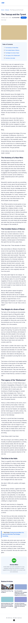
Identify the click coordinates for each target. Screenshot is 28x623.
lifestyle (24, 17)
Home (2, 10)
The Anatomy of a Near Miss (11, 47)
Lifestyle (7, 10)
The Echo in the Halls (10, 58)
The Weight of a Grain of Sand (12, 52)
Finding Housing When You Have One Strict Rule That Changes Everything (13, 534)
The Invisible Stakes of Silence (12, 50)
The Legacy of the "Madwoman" (12, 55)
